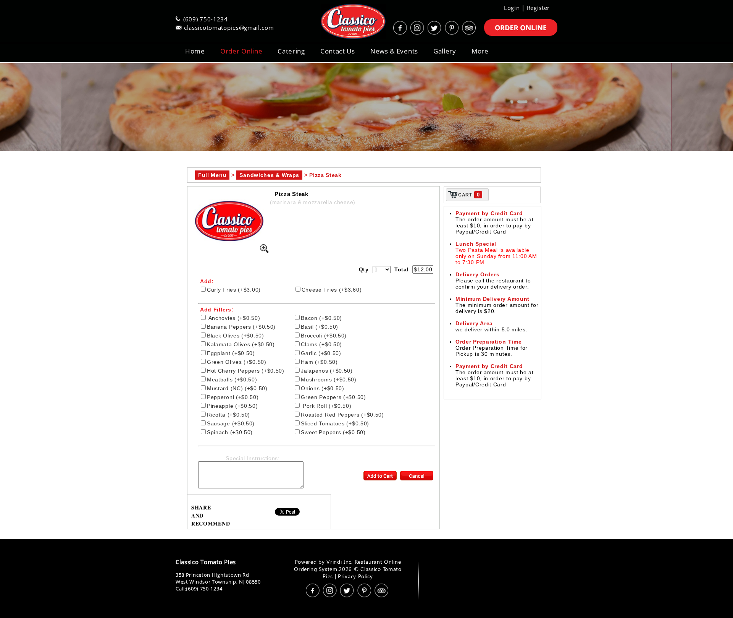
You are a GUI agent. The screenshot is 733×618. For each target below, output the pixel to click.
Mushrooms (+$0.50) (329, 379)
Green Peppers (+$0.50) (333, 397)
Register (538, 7)
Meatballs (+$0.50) (232, 379)
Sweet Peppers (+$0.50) (333, 432)
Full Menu (212, 175)
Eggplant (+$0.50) (231, 353)
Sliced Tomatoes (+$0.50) (335, 423)
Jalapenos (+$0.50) (327, 371)
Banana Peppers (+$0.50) (241, 327)
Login (512, 7)
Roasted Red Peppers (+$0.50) (342, 415)
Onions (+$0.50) (322, 388)
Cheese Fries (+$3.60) (332, 290)
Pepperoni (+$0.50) (233, 397)
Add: (207, 281)
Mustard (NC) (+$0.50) (237, 388)
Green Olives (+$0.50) (236, 362)
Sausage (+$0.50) (231, 423)
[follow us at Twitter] (435, 28)
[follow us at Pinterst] (452, 28)
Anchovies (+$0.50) (233, 318)
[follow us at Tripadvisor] (469, 28)
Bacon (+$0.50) (321, 318)
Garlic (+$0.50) (321, 353)
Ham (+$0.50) (319, 362)
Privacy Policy (355, 576)
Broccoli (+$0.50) (324, 336)
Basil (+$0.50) (319, 327)
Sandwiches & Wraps (269, 175)
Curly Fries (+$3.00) (234, 290)
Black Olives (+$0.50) (235, 336)
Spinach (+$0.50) (230, 432)
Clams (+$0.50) (321, 344)
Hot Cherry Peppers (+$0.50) (245, 371)
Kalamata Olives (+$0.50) (241, 344)
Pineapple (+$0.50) (232, 406)
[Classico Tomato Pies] (343, 21)
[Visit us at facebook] (400, 28)
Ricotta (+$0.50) (228, 415)
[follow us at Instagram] (418, 28)
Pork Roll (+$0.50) (326, 406)
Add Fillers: (216, 310)
